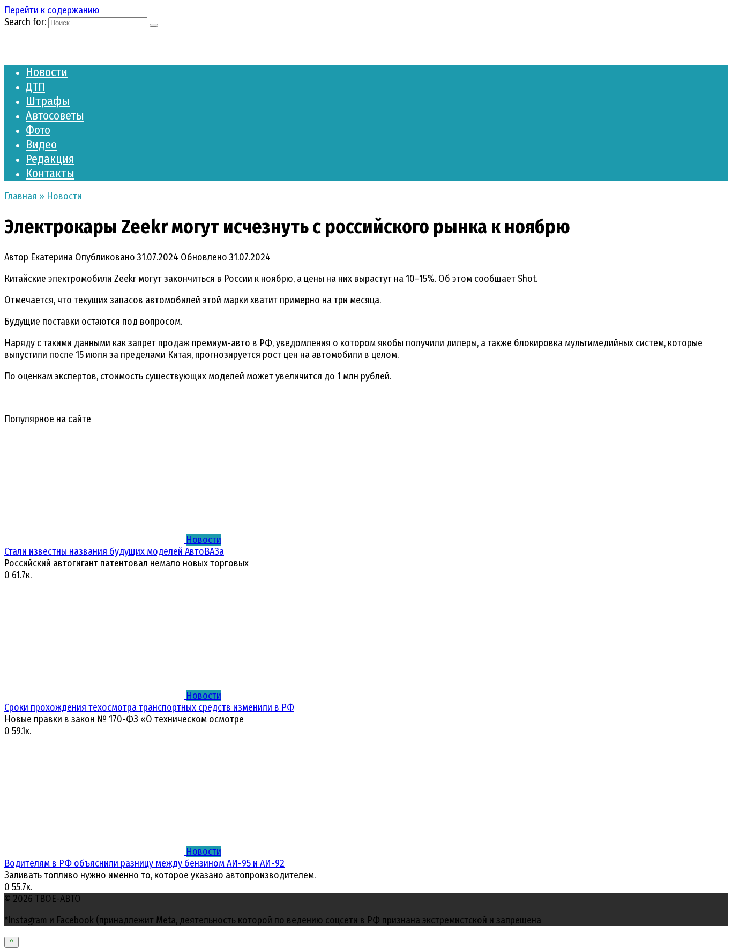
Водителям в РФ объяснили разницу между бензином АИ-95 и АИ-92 (144, 863)
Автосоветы (55, 115)
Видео (41, 144)
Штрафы (48, 101)
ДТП (35, 86)
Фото (38, 130)
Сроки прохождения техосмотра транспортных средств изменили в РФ (149, 707)
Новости (47, 72)
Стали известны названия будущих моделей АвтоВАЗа (114, 551)
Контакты (50, 173)
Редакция (50, 159)
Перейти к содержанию (52, 10)
